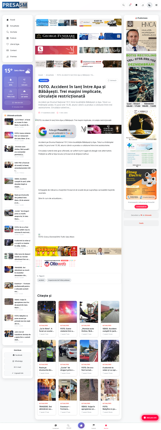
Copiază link (18, 373)
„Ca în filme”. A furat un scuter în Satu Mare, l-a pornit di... (22, 122)
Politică (13, 38)
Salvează (113, 80)
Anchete (13, 32)
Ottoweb (148, 215)
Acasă (12, 20)
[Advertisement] (78, 173)
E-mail (18, 367)
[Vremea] (142, 5)
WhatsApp (19, 361)
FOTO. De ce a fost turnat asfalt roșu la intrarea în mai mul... (22, 229)
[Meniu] (156, 5)
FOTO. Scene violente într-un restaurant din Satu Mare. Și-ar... (23, 135)
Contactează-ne (141, 207)
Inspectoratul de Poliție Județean (59, 280)
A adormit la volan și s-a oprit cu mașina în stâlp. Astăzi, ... (22, 243)
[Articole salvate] (136, 5)
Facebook (18, 355)
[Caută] (123, 5)
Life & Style (14, 44)
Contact (13, 50)
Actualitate (14, 26)
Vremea (13, 56)
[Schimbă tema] (149, 5)
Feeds (141, 223)
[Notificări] (129, 5)
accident (41, 280)
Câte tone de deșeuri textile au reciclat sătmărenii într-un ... (22, 256)
